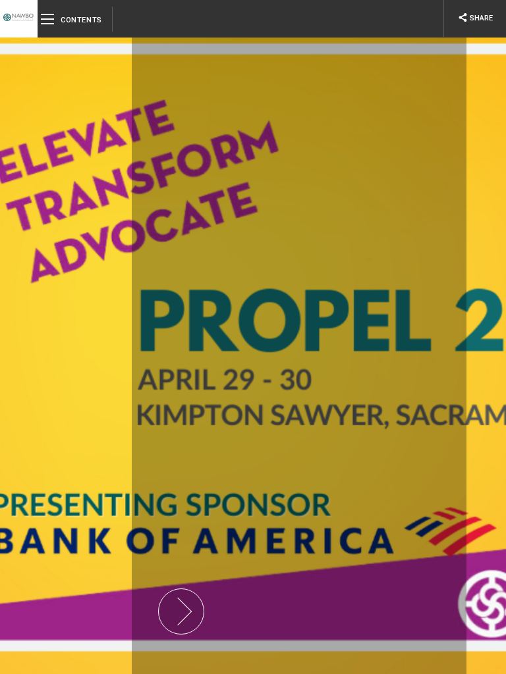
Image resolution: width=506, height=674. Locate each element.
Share (475, 17)
